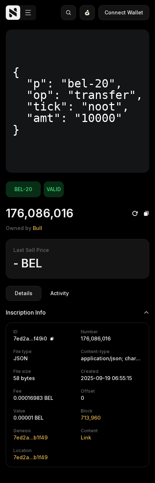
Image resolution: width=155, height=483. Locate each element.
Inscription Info (26, 312)
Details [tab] (23, 293)
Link (86, 437)
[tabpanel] (77, 384)
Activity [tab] (59, 293)
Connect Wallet (124, 12)
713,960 (91, 418)
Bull (37, 228)
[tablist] (42, 293)
